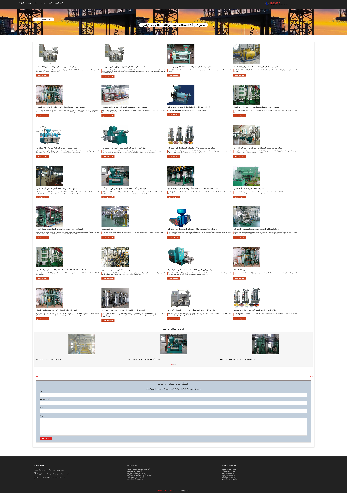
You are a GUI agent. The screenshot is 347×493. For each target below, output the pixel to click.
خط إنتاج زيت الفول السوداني (230, 479)
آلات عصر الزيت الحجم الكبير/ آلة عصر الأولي (139, 475)
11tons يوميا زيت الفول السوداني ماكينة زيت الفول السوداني (238, 359)
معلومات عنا (29, 3)
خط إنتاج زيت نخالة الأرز (228, 471)
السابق (36, 376)
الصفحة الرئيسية (58, 3)
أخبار (36, 3)
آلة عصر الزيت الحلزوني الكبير (135, 477)
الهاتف (42, 407)
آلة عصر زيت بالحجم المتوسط (135, 479)
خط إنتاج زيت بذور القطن (229, 477)
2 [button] (173, 364)
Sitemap (159, 490)
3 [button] (175, 364)
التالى (311, 376)
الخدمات (50, 3)
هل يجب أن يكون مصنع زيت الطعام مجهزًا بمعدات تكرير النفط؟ (52, 474)
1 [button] (172, 364)
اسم (41, 391)
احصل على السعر (42, 75)
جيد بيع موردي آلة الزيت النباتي (172, 490)
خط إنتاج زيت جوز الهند (228, 473)
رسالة (42, 415)
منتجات (43, 3)
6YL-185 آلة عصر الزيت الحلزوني (136, 473)
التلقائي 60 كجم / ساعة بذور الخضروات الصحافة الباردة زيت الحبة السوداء (150, 359)
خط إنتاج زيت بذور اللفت (229, 475)
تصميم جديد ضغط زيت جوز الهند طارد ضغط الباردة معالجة (53, 359)
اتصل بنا (21, 3)
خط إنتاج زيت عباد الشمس (229, 469)
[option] (266, 347)
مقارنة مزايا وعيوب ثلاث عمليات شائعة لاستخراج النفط (49, 470)
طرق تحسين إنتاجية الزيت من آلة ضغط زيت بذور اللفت (50, 477)
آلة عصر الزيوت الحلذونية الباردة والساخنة (138, 469)
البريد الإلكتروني (45, 399)
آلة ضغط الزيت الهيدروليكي (134, 471)
